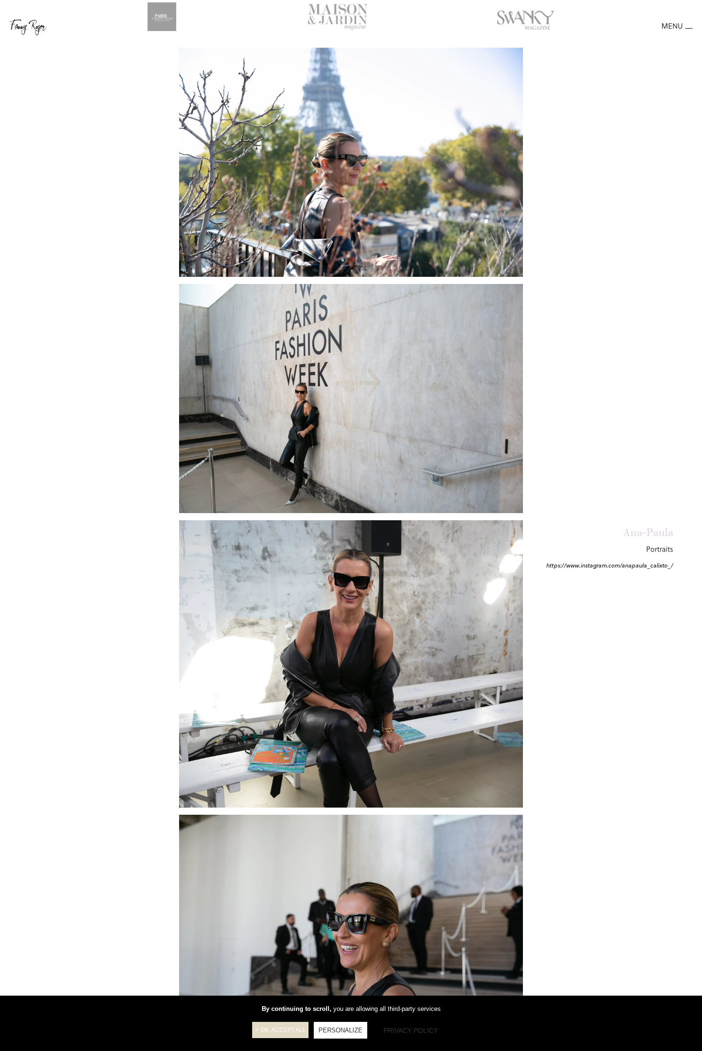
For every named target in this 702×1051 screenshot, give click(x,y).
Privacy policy (410, 1030)
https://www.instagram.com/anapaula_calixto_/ (609, 565)
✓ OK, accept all (280, 1030)
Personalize (340, 1030)
